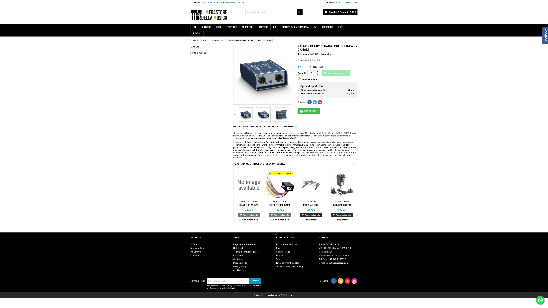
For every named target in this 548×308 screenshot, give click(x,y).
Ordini (278, 248)
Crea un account (350, 2)
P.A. (275, 27)
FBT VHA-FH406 (310, 205)
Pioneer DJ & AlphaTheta (295, 27)
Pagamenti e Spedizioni (244, 244)
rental (197, 33)
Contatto (325, 237)
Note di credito (283, 252)
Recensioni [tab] (290, 126)
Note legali (238, 248)
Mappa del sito (240, 263)
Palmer (331, 54)
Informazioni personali (286, 244)
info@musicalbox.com (235, 2)
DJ (315, 27)
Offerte (194, 244)
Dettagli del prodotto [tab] (265, 126)
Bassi (219, 27)
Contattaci (195, 255)
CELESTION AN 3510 (248, 205)
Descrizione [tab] (240, 126)
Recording (327, 27)
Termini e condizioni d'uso (245, 252)
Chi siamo (238, 255)
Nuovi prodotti (197, 248)
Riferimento (304, 54)
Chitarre (206, 27)
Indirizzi (279, 255)
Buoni (278, 259)
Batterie (263, 27)
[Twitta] (315, 102)
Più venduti (196, 252)
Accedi (338, 2)
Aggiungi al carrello (335, 73)
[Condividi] (309, 102)
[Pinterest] (320, 102)
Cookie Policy (239, 270)
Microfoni (247, 27)
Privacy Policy (239, 266)
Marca (324, 54)
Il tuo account (285, 237)
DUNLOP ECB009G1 (342, 205)
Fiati (340, 27)
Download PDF (309, 111)
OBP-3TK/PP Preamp (280, 205)
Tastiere (232, 27)
